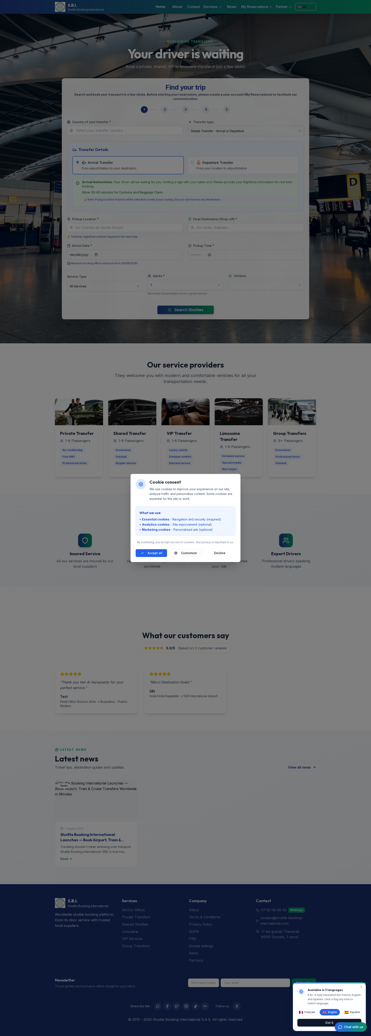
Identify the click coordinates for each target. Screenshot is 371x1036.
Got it (329, 1022)
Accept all (154, 553)
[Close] (361, 986)
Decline (219, 553)
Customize (189, 553)
